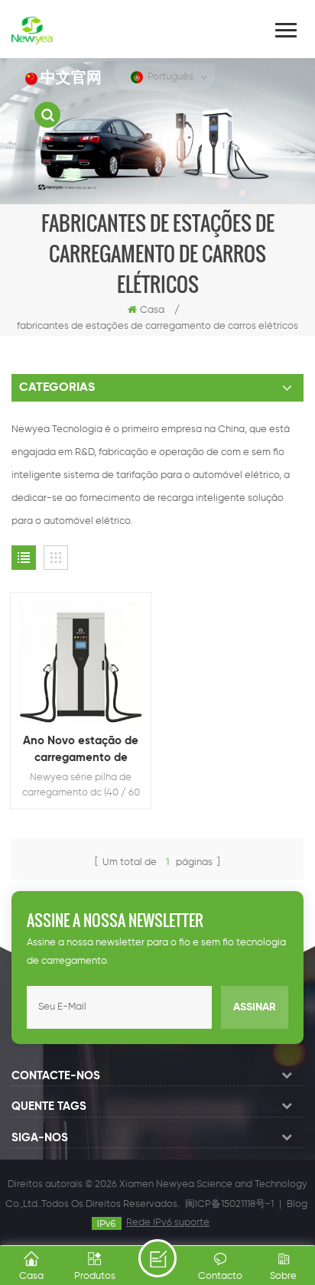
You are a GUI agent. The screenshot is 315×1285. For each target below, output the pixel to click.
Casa (152, 310)
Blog (297, 1204)
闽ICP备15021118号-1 (229, 1204)
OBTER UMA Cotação (157, 1258)
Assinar (254, 1007)
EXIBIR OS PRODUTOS (88, 688)
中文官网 (71, 78)
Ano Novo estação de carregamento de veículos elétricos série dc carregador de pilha (80, 750)
